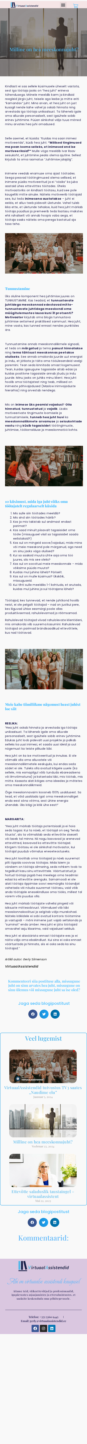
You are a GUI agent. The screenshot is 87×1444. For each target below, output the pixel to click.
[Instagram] (43, 1328)
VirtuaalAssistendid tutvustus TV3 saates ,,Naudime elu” (43, 1090)
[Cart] (75, 6)
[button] (63, 5)
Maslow (48, 386)
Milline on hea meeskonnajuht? (43, 1141)
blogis (48, 317)
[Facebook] (35, 1328)
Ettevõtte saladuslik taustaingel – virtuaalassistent (43, 1194)
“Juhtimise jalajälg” (58, 159)
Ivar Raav (68, 151)
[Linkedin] (51, 1328)
